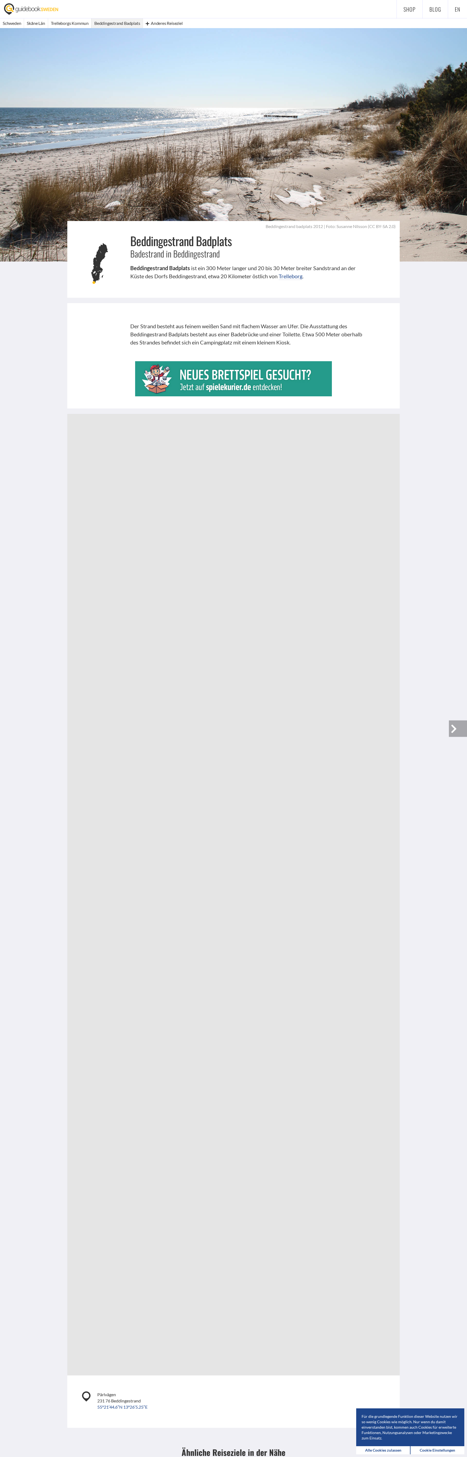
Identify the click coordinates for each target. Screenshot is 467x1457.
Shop (409, 9)
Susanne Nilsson (351, 226)
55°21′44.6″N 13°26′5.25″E (122, 1406)
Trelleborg (290, 276)
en (457, 9)
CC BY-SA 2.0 (381, 226)
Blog (435, 9)
